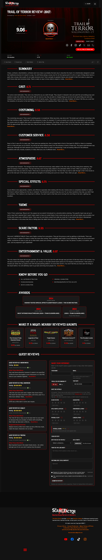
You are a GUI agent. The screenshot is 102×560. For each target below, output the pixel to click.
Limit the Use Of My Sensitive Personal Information (75, 529)
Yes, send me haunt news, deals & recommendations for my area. (73, 477)
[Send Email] (88, 45)
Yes (55, 384)
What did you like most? (58, 447)
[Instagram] (85, 539)
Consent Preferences (72, 526)
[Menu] (95, 4)
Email (75, 370)
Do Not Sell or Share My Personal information (75, 528)
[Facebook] (72, 539)
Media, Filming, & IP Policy (86, 526)
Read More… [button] (69, 79)
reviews (69, 518)
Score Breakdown (25, 91)
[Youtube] (66, 539)
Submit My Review (57, 481)
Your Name (54, 370)
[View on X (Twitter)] (84, 45)
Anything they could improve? (60, 460)
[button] (25, 549)
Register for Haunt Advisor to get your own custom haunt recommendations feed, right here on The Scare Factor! (73, 473)
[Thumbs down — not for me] (98, 62)
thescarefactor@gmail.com (75, 532)
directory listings (77, 518)
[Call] (93, 45)
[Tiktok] (79, 539)
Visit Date (76, 381)
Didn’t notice (55, 405)
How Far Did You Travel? (58, 439)
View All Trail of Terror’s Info (85, 49)
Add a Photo (76, 439)
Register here (78, 394)
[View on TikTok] (80, 45)
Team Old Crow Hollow (20, 15)
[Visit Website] (67, 45)
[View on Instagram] (75, 45)
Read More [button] (32, 376)
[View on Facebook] (71, 45)
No (62, 384)
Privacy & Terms (61, 526)
